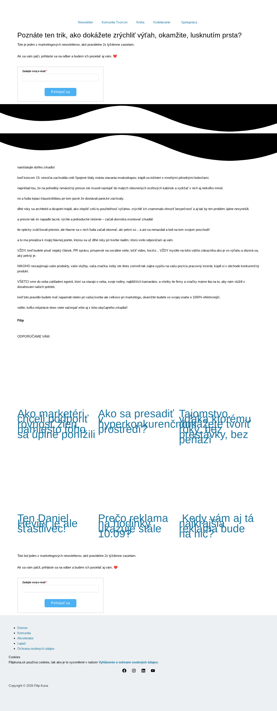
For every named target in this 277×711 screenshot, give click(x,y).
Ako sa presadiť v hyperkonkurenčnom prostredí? (147, 421)
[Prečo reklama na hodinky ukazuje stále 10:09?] (138, 504)
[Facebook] (124, 671)
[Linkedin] (143, 671)
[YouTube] (153, 671)
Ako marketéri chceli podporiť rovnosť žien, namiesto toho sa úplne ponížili (56, 423)
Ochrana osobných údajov (36, 648)
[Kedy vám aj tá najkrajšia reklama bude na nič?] (219, 504)
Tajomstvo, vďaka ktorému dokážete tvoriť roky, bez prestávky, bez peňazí (215, 426)
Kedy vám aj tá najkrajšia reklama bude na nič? (216, 526)
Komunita (24, 633)
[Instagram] (134, 671)
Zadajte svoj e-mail (33, 71)
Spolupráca (189, 22)
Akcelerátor (25, 638)
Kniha (140, 22)
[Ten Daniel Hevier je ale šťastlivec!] (57, 504)
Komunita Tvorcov (115, 22)
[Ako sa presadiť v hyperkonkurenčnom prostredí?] (138, 399)
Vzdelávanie (161, 22)
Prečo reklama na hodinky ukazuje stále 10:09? (133, 526)
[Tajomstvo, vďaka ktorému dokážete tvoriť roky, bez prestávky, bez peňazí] (219, 399)
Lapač (21, 643)
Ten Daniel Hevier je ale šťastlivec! (47, 523)
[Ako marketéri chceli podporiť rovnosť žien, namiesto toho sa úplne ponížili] (57, 399)
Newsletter (85, 22)
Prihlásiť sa (60, 92)
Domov (22, 628)
